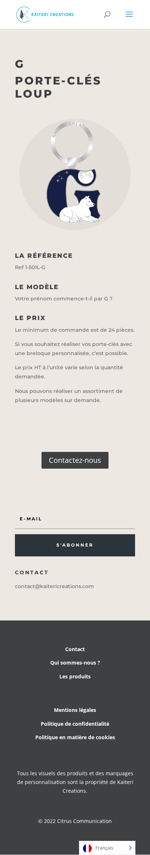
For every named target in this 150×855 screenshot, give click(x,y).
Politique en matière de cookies (75, 737)
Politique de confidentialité (75, 723)
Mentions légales (75, 709)
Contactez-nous (75, 460)
